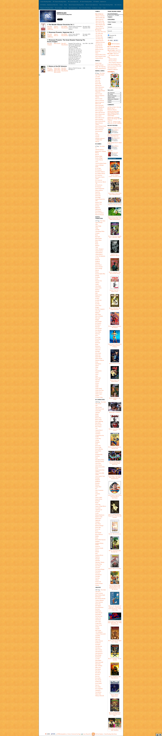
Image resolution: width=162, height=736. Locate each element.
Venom (97, 372)
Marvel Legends (99, 110)
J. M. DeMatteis (99, 632)
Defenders (97, 263)
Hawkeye (97, 289)
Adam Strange (98, 407)
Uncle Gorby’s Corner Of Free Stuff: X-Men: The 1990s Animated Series (115, 477)
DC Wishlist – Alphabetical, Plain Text (49, 4)
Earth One (97, 192)
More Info (49, 26)
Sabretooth (97, 349)
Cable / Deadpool (99, 249)
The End (97, 135)
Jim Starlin (97, 644)
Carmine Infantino (99, 600)
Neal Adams (98, 669)
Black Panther (98, 238)
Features (114, 62)
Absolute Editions (99, 149)
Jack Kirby (97, 635)
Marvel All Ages (99, 89)
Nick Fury (97, 333)
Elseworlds (97, 193)
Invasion (97, 205)
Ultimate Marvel (99, 26)
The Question (98, 574)
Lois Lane (97, 511)
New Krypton (98, 211)
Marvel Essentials (99, 105)
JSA (96, 495)
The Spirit (97, 576)
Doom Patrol (98, 451)
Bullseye (97, 245)
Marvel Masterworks (100, 114)
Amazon (56, 26)
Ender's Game (98, 63)
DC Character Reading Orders (59, 1)
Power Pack (98, 339)
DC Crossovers (98, 180)
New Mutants (98, 330)
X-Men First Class (99, 390)
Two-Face (97, 578)
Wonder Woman (99, 583)
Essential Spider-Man (100, 273)
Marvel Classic (98, 93)
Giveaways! (111, 71)
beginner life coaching (113, 117)
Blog (109, 57)
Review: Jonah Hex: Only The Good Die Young (115, 273)
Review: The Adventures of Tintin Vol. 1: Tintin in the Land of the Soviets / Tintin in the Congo (115, 608)
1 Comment (50, 69)
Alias (96, 224)
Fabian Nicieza (98, 612)
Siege (96, 133)
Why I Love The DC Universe (115, 204)
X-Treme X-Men (99, 397)
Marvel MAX (98, 116)
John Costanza (98, 649)
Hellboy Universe (99, 49)
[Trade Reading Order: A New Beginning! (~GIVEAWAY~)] (114, 86)
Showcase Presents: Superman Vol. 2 (61, 32)
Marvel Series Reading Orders (106, 4)
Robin (96, 538)
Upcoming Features (73, 8)
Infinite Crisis (98, 204)
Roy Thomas (98, 679)
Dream (96, 452)
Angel (96, 227)
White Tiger (98, 378)
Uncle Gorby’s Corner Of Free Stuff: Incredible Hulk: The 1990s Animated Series (115, 218)
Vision (96, 374)
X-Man (97, 385)
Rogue (96, 344)
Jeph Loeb (97, 639)
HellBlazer (97, 481)
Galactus (97, 282)
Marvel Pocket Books (100, 121)
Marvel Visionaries (99, 127)
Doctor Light (98, 447)
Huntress (97, 485)
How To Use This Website (85, 8)
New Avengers (98, 328)
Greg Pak (97, 628)
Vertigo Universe (99, 40)
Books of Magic (99, 158)
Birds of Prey (98, 417)
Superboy (97, 557)
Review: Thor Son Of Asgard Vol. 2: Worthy (114, 641)
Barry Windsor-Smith (100, 595)
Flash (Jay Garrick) (99, 461)
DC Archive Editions (100, 171)
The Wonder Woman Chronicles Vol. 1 (61, 24)
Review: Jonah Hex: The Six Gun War (114, 659)
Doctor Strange (98, 268)
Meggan (97, 319)
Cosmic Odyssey (99, 159)
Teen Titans (98, 565)
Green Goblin (98, 287)
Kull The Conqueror (100, 309)
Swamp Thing (98, 564)
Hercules (97, 291)
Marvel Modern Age (100, 24)
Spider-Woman (98, 358)
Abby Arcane (98, 403)
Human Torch (98, 295)
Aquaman (97, 412)
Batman (97, 416)
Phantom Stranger (99, 525)
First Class (97, 80)
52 (96, 147)
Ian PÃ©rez (116, 130)
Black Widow (98, 240)
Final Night (98, 197)
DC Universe (98, 30)
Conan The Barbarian (100, 256)
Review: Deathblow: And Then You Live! (114, 677)
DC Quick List (99, 44)
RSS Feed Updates (115, 43)
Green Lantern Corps (100, 476)
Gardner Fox (98, 618)
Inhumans (97, 296)
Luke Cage (97, 310)
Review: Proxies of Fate (114, 363)
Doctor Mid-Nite (99, 449)
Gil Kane (97, 626)
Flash (96, 458)
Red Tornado (98, 532)
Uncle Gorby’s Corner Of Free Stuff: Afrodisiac (115, 729)
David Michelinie (99, 607)
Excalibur (97, 277)
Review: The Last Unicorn (115, 534)
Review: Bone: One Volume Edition (114, 380)
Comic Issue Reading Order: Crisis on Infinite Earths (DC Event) (114, 463)
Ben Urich (97, 236)
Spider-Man (98, 356)
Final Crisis (98, 195)
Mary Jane (97, 318)
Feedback (110, 69)
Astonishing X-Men (99, 231)
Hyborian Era (98, 85)
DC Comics (110, 53)
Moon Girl (110, 150)
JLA (96, 488)
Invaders (97, 298)
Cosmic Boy (98, 438)
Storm (96, 362)
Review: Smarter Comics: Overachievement (115, 176)
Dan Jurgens (98, 605)
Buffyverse (97, 51)
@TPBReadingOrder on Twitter (64, 734)
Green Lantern (98, 465)
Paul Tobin (97, 671)
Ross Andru (98, 678)
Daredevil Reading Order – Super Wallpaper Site (114, 112)
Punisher (97, 340)
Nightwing (97, 520)
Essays (115, 60)
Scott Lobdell (98, 683)
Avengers (97, 233)
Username (110, 27)
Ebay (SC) (63, 43)
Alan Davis (97, 591)
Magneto (97, 312)
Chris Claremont (99, 602)
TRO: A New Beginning (114, 87)
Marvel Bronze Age (100, 22)
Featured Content (112, 158)
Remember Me (112, 35)
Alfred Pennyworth (99, 409)
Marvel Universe (99, 14)
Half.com (56, 27)
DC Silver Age (99, 35)
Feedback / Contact (96, 8)
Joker (96, 492)
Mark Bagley (98, 660)
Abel (96, 405)
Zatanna (97, 585)
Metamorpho (98, 518)
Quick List (118, 50)
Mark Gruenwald (99, 662)
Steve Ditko (98, 686)
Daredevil (97, 259)
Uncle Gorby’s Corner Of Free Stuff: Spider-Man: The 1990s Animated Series (115, 623)
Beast (96, 235)
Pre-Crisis (98, 31)
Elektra (97, 272)
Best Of (97, 154)
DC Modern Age (99, 38)
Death (96, 443)
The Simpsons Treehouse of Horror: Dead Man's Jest (114, 135)
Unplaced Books (99, 58)
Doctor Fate (98, 445)
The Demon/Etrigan (99, 569)
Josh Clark (115, 152)
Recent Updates (58, 8)
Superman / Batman (99, 562)
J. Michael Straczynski (100, 634)
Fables (96, 52)
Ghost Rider (98, 286)
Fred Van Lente (98, 616)
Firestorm (97, 456)
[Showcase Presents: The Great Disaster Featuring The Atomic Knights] (43, 54)
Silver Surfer (98, 353)
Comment (49, 27)
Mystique (97, 326)
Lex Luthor (97, 508)
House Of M (98, 83)
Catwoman (97, 432)
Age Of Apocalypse (99, 74)
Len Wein (97, 658)
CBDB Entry (50, 29)
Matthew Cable (98, 516)
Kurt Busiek (98, 656)
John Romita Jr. (98, 651)
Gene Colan (98, 621)
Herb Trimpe (98, 630)
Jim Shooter (98, 642)
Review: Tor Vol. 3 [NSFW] (115, 123)
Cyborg (97, 440)
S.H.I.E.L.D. (98, 348)
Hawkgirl (97, 478)
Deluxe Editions (99, 190)
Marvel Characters (113, 51)
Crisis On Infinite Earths (100, 163)
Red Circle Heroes (99, 212)
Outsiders (97, 522)
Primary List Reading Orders (46, 8)
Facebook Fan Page (76, 734)
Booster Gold (98, 424)
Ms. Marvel (98, 325)
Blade (96, 242)
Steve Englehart (99, 688)
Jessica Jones (98, 305)
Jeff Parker (97, 637)
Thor (96, 369)
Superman (97, 560)
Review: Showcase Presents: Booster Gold (114, 447)
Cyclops (97, 257)
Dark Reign (98, 78)
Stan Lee (97, 685)
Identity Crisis (98, 202)
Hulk (96, 293)
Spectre (97, 550)
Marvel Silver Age (100, 21)
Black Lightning (99, 421)
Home (65, 4)
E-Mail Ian (115, 69)
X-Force (97, 383)
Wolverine (97, 379)
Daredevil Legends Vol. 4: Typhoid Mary (113, 115)
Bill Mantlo (98, 596)
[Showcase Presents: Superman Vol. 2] (43, 37)
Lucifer (97, 513)
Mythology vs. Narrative (114, 412)
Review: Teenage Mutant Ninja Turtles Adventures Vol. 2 (114, 714)
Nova (96, 335)
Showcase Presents (99, 214)
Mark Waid (97, 664)
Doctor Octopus (99, 266)
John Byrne (98, 648)
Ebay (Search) (64, 27)
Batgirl (97, 414)
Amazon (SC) (57, 68)
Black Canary (98, 419)
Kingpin (97, 307)
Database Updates (113, 59)
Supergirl (97, 558)
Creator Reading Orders (45, 1)
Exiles (96, 279)
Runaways (97, 346)
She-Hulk (97, 351)
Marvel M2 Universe (100, 112)
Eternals (97, 275)
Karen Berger (98, 655)
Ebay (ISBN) (64, 26)
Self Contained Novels (100, 68)
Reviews (111, 60)
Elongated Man (98, 454)
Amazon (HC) (57, 69)
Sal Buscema (98, 681)
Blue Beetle (98, 423)
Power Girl (97, 529)
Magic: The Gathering (100, 66)
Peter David (98, 672)
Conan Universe (99, 47)
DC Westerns (98, 186)
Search (65, 8)
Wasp (96, 376)
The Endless (98, 571)
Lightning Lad (98, 509)
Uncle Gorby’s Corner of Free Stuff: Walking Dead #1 (114, 194)
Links (104, 8)
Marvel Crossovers (99, 100)
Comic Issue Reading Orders (114, 64)
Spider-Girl (97, 355)
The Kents (97, 572)
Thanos (97, 365)
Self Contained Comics (100, 56)
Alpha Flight (98, 226)
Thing (96, 367)
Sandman (97, 541)
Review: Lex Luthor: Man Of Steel (115, 429)
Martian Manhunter (99, 515)
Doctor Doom (98, 265)
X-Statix (97, 395)
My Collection (118, 4)
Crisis (96, 161)
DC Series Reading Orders (86, 1)
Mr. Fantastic (98, 323)
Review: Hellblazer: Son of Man (114, 398)
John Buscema (98, 646)
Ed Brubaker (98, 611)
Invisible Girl (98, 300)
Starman (97, 551)
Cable (96, 247)
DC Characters (112, 55)
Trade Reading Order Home (110, 734)
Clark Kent (97, 433)
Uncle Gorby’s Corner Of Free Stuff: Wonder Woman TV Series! (115, 345)
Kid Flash (97, 500)
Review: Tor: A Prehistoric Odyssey (112, 109)
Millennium (98, 209)
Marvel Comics (111, 50)
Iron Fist (97, 302)
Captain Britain (98, 252)
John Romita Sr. (99, 653)
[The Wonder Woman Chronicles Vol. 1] (43, 30)
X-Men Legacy (98, 393)
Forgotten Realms (99, 65)
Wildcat (97, 580)
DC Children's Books (100, 173)
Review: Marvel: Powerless (115, 568)
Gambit (97, 284)
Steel (96, 553)
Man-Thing (98, 314)
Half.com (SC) (57, 43)
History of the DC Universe (58, 66)
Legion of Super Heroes (100, 506)
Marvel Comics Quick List (92, 4)
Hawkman (97, 479)
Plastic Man (98, 527)
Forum (61, 4)
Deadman (97, 442)
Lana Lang (97, 504)
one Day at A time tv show (113, 107)
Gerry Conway (98, 625)
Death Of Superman (99, 188)
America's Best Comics (100, 54)
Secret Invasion (98, 131)
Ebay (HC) (63, 69)
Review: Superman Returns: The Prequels (114, 326)
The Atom (97, 567)
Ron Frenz (97, 674)
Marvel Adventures (99, 87)
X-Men (97, 386)
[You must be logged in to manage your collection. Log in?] (47, 24)
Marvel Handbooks (99, 107)
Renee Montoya (99, 534)
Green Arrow (98, 463)
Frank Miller (98, 614)
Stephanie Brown (99, 555)
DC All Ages (98, 168)
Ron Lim (97, 676)
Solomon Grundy (99, 548)
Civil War (97, 76)
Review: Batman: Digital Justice (115, 695)
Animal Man (98, 410)
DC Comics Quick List (73, 1)
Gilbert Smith (116, 138)
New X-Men (98, 332)
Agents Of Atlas (98, 222)
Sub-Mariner (98, 363)
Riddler (97, 536)
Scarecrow (97, 546)
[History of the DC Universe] (43, 72)
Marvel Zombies (99, 316)
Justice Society (98, 499)
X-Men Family (98, 388)
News (110, 62)
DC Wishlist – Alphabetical (99, 1)
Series (119, 51)
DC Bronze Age (99, 37)
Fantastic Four (98, 280)
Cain (96, 428)
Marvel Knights (99, 108)
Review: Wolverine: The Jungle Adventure (114, 309)
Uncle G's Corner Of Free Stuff (114, 66)
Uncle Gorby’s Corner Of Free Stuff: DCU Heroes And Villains (115, 497)
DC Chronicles (98, 175)
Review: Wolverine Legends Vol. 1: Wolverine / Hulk (114, 237)
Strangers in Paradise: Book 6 (114, 127)
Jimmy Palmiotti (99, 641)
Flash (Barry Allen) (99, 459)
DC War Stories (98, 185)
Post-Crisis (103, 31)
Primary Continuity (100, 15)
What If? (97, 141)
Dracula (97, 270)
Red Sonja (97, 342)
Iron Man (97, 303)
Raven (96, 531)
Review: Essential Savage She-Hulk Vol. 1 (115, 551)
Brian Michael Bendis (100, 598)
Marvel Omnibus (99, 119)
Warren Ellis (98, 694)
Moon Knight (98, 321)
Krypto (97, 502)
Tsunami (97, 136)
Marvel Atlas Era (99, 19)
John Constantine (99, 490)
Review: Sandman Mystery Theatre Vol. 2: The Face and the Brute (114, 516)
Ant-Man (97, 229)
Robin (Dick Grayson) (100, 539)
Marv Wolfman (98, 665)
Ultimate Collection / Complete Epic (100, 139)
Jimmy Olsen (98, 486)
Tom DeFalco (98, 692)
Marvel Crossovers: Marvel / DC (99, 103)
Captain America (99, 250)
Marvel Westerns (99, 129)
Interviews (119, 62)
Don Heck (97, 609)
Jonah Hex (97, 493)
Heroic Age (97, 81)
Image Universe (98, 45)
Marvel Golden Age (100, 17)
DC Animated (98, 170)
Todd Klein (97, 690)
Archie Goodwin (99, 593)
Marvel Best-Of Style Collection (100, 91)
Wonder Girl (98, 581)
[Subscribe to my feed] (109, 45)
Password (110, 31)
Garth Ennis (98, 619)
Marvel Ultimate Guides (100, 126)
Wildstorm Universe (100, 42)
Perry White (98, 523)
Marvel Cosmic (98, 98)
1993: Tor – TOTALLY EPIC (114, 121)
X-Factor (97, 381)
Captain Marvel (99, 254)
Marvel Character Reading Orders (76, 4)
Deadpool (97, 261)
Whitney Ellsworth (99, 695)
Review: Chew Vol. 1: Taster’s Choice (115, 291)
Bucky (96, 243)
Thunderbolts (98, 370)
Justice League (98, 497)
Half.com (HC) (57, 72)
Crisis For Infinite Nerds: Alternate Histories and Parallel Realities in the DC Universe (114, 587)
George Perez (98, 623)
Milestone (97, 207)
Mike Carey (98, 667)
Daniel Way (98, 603)
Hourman (97, 483)
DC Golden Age (99, 33)
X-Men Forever (98, 392)
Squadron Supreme (99, 360)
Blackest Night (98, 156)
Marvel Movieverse (99, 117)
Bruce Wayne (98, 426)
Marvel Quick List (100, 28)
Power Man (97, 337)
